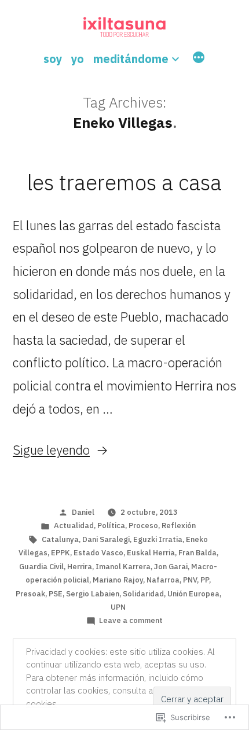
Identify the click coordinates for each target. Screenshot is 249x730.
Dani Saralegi (106, 539)
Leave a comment (131, 620)
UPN (118, 607)
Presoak (30, 594)
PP (204, 580)
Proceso (143, 525)
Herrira (79, 567)
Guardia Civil (41, 567)
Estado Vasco (98, 553)
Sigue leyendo (51, 449)
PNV (190, 580)
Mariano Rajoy (118, 580)
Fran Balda (197, 553)
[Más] (199, 59)
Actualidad (74, 525)
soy (52, 58)
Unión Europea (193, 594)
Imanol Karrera (123, 567)
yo (77, 58)
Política (111, 525)
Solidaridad (143, 594)
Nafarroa (163, 580)
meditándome (131, 58)
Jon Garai (171, 567)
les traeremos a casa (124, 182)
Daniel (83, 512)
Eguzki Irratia (157, 539)
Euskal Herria (151, 553)
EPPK (60, 553)
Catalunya (60, 539)
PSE (56, 594)
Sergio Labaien (92, 594)
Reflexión (179, 525)
